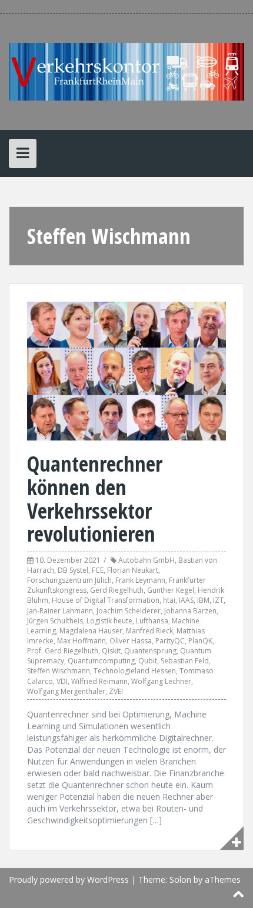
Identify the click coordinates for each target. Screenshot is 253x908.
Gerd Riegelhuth (117, 590)
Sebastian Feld (185, 661)
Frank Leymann (140, 580)
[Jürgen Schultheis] (126, 70)
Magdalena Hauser (90, 631)
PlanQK (200, 641)
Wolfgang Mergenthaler (66, 691)
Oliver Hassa (130, 641)
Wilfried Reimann (99, 681)
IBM (203, 600)
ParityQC (170, 641)
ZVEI (116, 691)
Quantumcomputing (101, 661)
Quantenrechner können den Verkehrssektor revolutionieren (94, 498)
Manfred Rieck (149, 631)
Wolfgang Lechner (161, 681)
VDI (62, 681)
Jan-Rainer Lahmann (60, 611)
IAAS (186, 600)
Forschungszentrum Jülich (69, 580)
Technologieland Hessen (135, 671)
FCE (98, 570)
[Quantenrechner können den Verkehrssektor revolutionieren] (126, 370)
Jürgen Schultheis (55, 621)
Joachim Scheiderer (128, 611)
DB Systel (73, 570)
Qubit (147, 661)
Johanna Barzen (190, 611)
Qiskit (111, 651)
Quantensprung (150, 651)
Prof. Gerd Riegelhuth (62, 651)
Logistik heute (109, 621)
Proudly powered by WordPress (69, 879)
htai (169, 600)
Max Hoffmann (81, 641)
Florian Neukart (132, 570)
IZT (218, 600)
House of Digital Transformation (105, 600)
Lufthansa (152, 621)
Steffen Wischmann (58, 671)
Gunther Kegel (170, 590)
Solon (180, 879)
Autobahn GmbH (146, 560)
